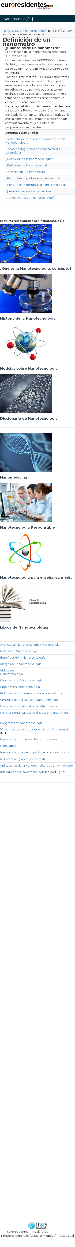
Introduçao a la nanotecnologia (22, 772)
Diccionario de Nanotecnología (29, 418)
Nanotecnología (17, 19)
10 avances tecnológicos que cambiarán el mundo (35, 729)
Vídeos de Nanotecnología (11, 672)
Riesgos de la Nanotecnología (21, 664)
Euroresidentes (17, 1231)
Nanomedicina (13, 477)
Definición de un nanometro (25, 172)
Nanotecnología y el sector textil (23, 759)
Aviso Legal (66, 1235)
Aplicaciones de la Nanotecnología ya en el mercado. (36, 765)
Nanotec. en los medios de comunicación (28, 739)
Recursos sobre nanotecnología (25, 30)
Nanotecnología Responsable (27, 527)
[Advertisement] (37, 952)
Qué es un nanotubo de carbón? (28, 191)
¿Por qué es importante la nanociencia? (33, 178)
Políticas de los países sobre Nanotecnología (31, 693)
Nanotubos (8, 746)
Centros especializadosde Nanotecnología (29, 699)
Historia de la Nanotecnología (28, 318)
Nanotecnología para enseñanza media (36, 577)
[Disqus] (37, 1164)
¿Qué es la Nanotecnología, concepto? (36, 268)
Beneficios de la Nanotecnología (22, 657)
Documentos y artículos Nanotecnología (28, 706)
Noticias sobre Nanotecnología (29, 368)
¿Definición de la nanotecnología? (29, 159)
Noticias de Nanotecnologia (19, 651)
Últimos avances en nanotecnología (30, 197)
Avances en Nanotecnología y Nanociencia (29, 644)
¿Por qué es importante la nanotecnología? (35, 184)
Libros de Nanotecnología (24, 627)
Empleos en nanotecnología (20, 687)
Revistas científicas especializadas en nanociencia (34, 712)
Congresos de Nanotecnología (21, 680)
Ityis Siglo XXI (40, 1231)
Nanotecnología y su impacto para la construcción (35, 752)
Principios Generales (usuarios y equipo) (28, 1235)
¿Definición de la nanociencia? (26, 165)
